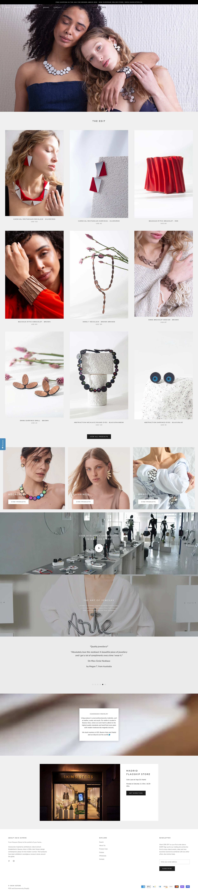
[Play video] (99, 548)
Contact (58, 7)
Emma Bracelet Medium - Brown (163, 320)
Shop (7, 7)
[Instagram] (13, 861)
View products (18, 502)
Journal (35, 7)
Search (179, 7)
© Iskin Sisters (14, 885)
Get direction (136, 793)
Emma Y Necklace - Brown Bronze (99, 322)
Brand (46, 7)
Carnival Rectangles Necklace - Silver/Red (34, 219)
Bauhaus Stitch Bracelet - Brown (34, 322)
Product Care (103, 849)
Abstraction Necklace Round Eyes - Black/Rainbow (99, 422)
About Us (102, 846)
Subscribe (167, 868)
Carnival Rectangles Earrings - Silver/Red (99, 221)
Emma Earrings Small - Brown (34, 420)
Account (170, 7)
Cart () (189, 7)
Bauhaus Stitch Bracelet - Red (163, 221)
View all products (99, 436)
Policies (101, 852)
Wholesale (102, 856)
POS (9, 888)
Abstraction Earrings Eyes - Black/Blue (163, 422)
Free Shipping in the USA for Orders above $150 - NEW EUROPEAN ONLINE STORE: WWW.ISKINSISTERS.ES (99, 2)
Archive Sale (20, 7)
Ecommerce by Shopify (21, 888)
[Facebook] (9, 861)
